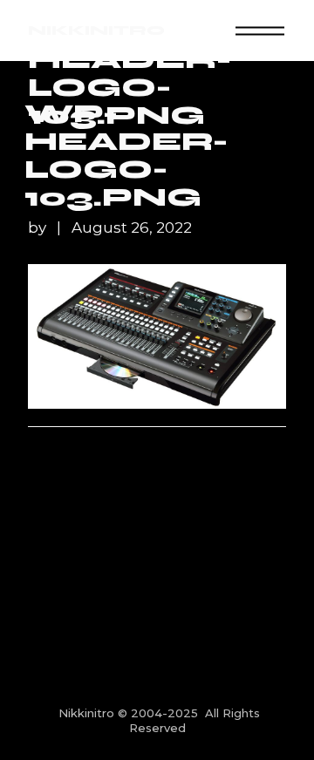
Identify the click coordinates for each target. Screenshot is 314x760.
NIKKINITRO (96, 30)
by (39, 228)
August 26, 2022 (132, 228)
